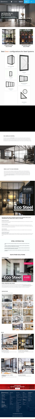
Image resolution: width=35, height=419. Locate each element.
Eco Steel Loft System (5, 352)
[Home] (21, 415)
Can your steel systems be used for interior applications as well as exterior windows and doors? (16, 252)
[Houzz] (19, 415)
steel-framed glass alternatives (9, 176)
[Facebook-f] (14, 415)
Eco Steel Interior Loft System (23, 352)
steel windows (12, 139)
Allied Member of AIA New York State (4, 408)
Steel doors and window (5, 235)
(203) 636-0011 (3, 404)
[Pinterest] (16, 415)
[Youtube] (15, 415)
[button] (11, 1)
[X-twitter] (13, 415)
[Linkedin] (17, 415)
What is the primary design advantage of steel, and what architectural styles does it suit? (16, 245)
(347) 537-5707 (3, 403)
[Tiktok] (20, 415)
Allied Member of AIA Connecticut (3, 407)
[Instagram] (18, 415)
